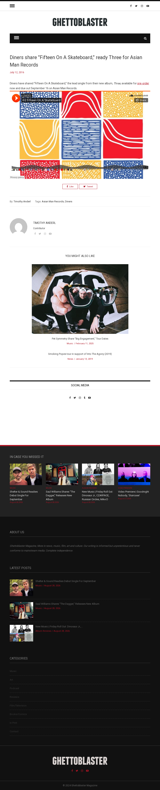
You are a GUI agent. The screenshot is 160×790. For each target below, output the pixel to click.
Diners (68, 201)
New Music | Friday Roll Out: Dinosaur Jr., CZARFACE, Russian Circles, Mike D (97, 495)
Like (71, 186)
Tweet (90, 186)
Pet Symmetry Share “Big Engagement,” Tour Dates (80, 338)
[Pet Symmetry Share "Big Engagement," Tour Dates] (80, 300)
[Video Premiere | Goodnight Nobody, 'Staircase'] (134, 474)
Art (11, 679)
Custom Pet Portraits (21, 426)
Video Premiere (125, 488)
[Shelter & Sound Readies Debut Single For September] (26, 474)
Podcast (14, 688)
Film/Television (18, 705)
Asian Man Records (53, 201)
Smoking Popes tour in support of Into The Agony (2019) (80, 353)
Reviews (14, 696)
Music (70, 343)
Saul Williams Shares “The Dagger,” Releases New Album (60, 495)
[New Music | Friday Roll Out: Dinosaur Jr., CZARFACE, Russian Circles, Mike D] (98, 474)
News (70, 359)
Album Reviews (89, 488)
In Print (13, 722)
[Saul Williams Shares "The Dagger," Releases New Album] (62, 474)
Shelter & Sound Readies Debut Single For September (24, 495)
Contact (14, 731)
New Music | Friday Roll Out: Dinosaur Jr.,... (59, 626)
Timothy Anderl (22, 201)
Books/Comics (18, 714)
